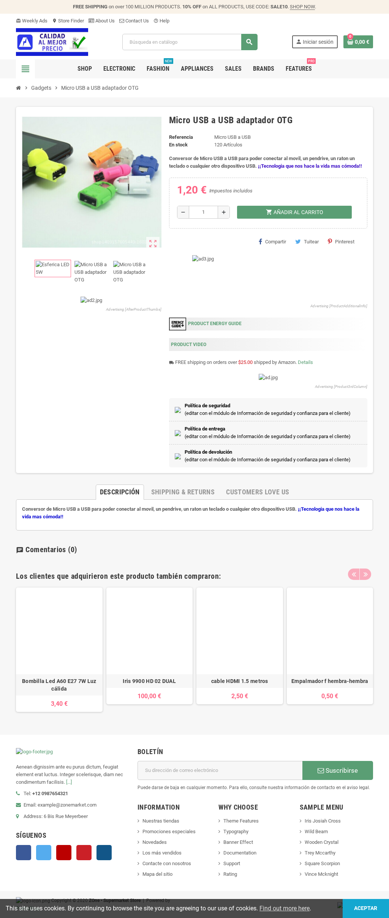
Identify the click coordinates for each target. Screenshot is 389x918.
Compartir (275, 242)
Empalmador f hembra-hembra (329, 681)
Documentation (239, 853)
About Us (104, 21)
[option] (59, 650)
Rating (230, 874)
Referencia (181, 137)
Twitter (43, 852)
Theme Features (241, 821)
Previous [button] (353, 574)
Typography (235, 831)
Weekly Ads (31, 21)
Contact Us (136, 21)
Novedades (154, 842)
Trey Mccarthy (320, 853)
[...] (69, 782)
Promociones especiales (169, 831)
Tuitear (311, 242)
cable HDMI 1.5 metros (239, 681)
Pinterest (344, 242)
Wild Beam (316, 831)
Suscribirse (341, 770)
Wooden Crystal (321, 842)
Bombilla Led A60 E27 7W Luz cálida (59, 685)
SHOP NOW (302, 7)
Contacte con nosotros (166, 863)
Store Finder (68, 21)
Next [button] (365, 574)
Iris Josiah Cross (323, 821)
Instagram (104, 852)
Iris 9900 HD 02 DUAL (149, 681)
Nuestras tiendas (160, 821)
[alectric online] (52, 41)
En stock (178, 145)
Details (305, 362)
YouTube (63, 852)
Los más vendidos (162, 853)
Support (231, 863)
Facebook (23, 852)
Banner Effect (238, 842)
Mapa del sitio (157, 874)
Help (161, 21)
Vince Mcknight (321, 874)
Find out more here (284, 908)
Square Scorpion (322, 863)
